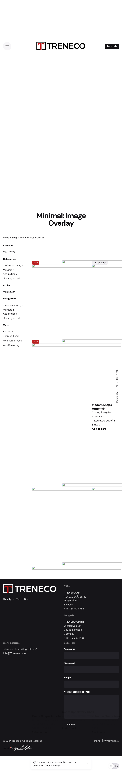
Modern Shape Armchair (102, 406)
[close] (88, 764)
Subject (68, 677)
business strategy (13, 265)
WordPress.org (11, 345)
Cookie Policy (52, 765)
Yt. (117, 371)
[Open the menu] (7, 46)
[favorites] (36, 256)
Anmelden (8, 331)
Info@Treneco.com (14, 653)
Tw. (18, 599)
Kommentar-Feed (12, 340)
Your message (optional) (77, 692)
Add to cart (99, 428)
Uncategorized (11, 278)
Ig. (10, 599)
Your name (69, 649)
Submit (71, 724)
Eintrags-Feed (11, 335)
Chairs (95, 412)
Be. (26, 599)
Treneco (16, 740)
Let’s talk (112, 46)
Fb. (117, 385)
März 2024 (9, 252)
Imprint (97, 740)
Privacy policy (111, 740)
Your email (69, 663)
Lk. (117, 378)
